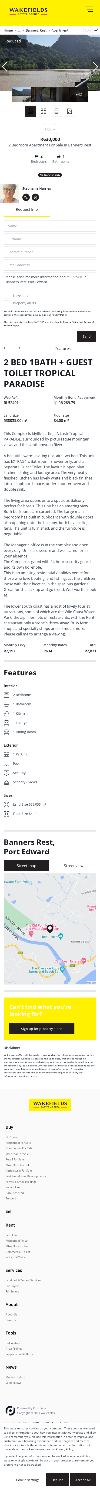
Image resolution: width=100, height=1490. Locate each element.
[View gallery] (30, 111)
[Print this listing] (56, 111)
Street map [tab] (26, 865)
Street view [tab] (73, 865)
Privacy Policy (59, 314)
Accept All (83, 1480)
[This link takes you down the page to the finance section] (55, 403)
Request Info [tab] (27, 209)
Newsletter (21, 295)
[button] (4, 67)
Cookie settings (28, 1480)
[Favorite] (87, 30)
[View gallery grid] (43, 111)
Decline (57, 1480)
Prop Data (39, 1408)
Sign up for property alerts (42, 1029)
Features (63, 348)
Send (87, 336)
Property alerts (24, 303)
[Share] (96, 30)
